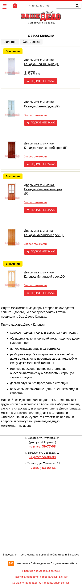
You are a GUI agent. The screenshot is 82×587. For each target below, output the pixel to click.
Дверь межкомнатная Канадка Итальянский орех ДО (43, 189)
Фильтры (10, 41)
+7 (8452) (42, 446)
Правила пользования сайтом (41, 570)
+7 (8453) (42, 457)
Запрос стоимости (35, 115)
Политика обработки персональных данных (41, 576)
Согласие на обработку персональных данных (41, 582)
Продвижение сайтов (64, 563)
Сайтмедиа (38, 563)
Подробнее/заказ (43, 81)
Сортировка (31, 41)
